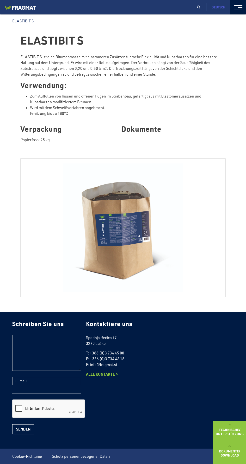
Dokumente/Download (229, 453)
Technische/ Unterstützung (230, 431)
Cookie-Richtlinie (27, 456)
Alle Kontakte (100, 374)
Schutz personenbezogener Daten (81, 456)
